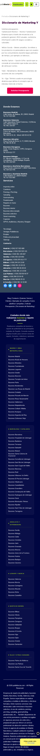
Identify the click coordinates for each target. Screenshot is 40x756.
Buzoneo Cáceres (14, 563)
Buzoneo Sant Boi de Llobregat (19, 462)
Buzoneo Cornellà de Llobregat (19, 459)
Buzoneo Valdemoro (15, 402)
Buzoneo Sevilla (14, 530)
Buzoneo (6, 205)
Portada (5, 16)
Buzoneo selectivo (10, 214)
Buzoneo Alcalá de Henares (18, 360)
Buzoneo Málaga (14, 533)
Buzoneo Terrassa (14, 444)
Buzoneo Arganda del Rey (17, 415)
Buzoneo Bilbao (13, 612)
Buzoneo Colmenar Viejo (17, 418)
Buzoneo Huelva (14, 556)
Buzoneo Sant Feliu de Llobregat (19, 508)
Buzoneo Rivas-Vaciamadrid (18, 399)
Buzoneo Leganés (14, 369)
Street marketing (9, 216)
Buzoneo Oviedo (14, 641)
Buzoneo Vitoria (13, 615)
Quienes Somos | (26, 298)
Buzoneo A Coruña (14, 631)
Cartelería (6, 189)
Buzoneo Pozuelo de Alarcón (18, 395)
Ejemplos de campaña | (21, 301)
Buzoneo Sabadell (14, 447)
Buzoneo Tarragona (15, 511)
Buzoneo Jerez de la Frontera (18, 553)
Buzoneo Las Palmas (15, 664)
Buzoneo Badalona (15, 441)
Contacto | (15, 298)
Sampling (6, 195)
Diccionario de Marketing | (25, 306)
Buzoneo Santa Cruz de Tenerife (19, 667)
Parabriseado (8, 200)
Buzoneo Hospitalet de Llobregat (19, 438)
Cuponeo (6, 219)
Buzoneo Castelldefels (16, 485)
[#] (20, 286)
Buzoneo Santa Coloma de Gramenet (17, 455)
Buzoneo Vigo (13, 634)
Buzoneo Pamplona (15, 618)
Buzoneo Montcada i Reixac (18, 501)
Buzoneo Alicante (14, 589)
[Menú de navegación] (36, 4)
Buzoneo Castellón (15, 595)
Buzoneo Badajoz (14, 559)
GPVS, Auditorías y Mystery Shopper (16, 222)
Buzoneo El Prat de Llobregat (18, 479)
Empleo (6, 234)
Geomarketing (8, 197)
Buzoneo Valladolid (15, 625)
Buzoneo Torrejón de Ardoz (18, 379)
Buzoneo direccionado (11, 211)
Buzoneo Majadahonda (16, 405)
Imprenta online (8, 187)
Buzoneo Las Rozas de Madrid (19, 389)
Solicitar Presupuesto (20, 90)
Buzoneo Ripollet (14, 505)
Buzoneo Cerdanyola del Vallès (19, 492)
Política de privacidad (11, 237)
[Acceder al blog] (27, 4)
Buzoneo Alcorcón (14, 376)
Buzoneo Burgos (14, 628)
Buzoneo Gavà (13, 498)
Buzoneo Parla (13, 382)
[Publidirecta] (6, 4)
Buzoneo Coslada (14, 392)
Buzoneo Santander (15, 644)
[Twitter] (10, 286)
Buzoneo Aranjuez (14, 412)
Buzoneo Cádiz (13, 537)
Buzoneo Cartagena (15, 585)
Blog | (9, 298)
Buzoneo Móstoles (14, 363)
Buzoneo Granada (14, 546)
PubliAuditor (18, 4)
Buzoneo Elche (13, 592)
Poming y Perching (10, 192)
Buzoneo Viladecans (15, 482)
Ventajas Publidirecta (10, 232)
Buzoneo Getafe (14, 373)
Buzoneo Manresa (14, 469)
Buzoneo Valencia (14, 579)
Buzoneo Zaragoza (15, 621)
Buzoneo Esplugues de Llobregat (20, 495)
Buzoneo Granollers (15, 488)
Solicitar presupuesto (10, 29)
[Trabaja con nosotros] (31, 4)
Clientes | (8, 301)
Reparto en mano (9, 203)
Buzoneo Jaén (13, 543)
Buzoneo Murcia (14, 582)
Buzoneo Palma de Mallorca (18, 660)
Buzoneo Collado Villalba (17, 408)
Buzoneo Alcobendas (15, 386)
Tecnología (7, 229)
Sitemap (6, 240)
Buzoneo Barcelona (15, 434)
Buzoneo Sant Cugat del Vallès (19, 465)
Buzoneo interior (9, 208)
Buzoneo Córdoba (14, 540)
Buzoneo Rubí (13, 472)
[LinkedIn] (15, 286)
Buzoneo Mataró (14, 451)
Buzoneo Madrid (14, 356)
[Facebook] (5, 286)
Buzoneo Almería (14, 550)
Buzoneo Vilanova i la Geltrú (18, 475)
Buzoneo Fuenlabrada (16, 366)
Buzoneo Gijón (13, 638)
